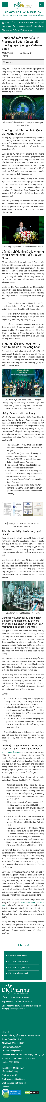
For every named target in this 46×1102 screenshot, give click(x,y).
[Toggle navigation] (5, 4)
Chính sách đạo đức (10, 1075)
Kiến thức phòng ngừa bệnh (19, 967)
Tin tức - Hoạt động (24, 22)
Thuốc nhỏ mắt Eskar (11, 752)
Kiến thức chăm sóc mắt (18, 961)
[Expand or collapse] (41, 62)
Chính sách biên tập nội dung (13, 1079)
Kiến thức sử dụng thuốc (18, 973)
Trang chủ (9, 22)
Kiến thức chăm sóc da (17, 956)
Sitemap (5, 1087)
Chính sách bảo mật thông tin (14, 1083)
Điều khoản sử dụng (10, 1071)
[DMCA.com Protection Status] (32, 1092)
